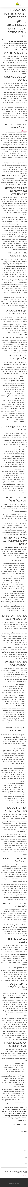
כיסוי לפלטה (24, 131)
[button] (7, 3)
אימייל (25, 1157)
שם (25, 1150)
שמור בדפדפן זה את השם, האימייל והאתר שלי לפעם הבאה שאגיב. (15, 1171)
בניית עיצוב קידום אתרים (14, 1183)
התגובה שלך (23, 1131)
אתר (26, 1163)
